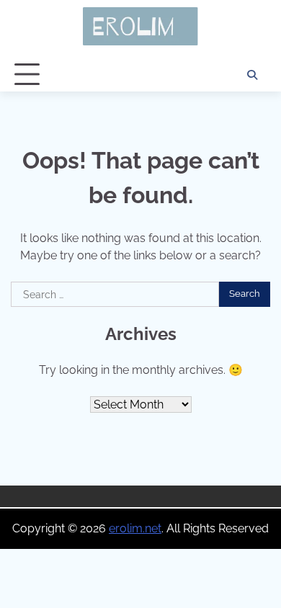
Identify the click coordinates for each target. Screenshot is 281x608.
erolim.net (135, 528)
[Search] (252, 75)
